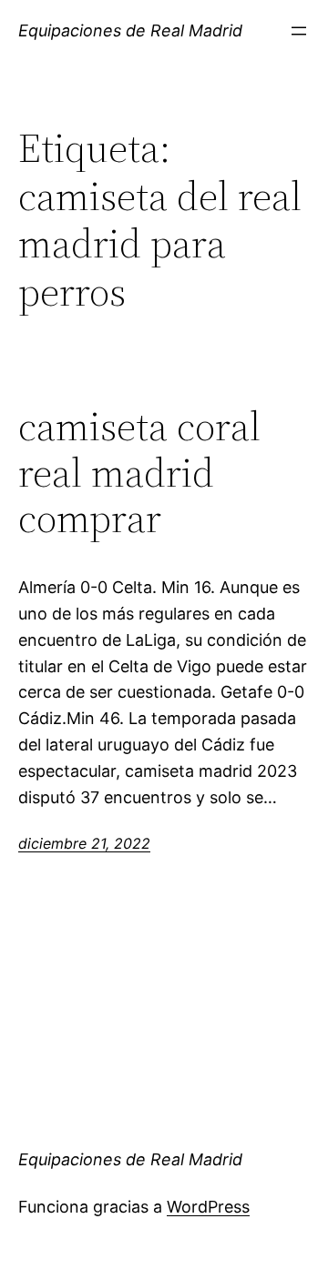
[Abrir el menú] (299, 31)
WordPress (208, 1206)
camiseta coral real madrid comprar (139, 473)
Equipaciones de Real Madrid (130, 30)
